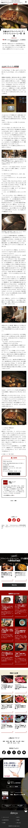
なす (19, 742)
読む (7, 525)
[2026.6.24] (7, 679)
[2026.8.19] (21, 679)
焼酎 (4, 741)
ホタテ (12, 500)
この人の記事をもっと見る (8, 495)
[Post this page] (9, 520)
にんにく (14, 742)
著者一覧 (17, 817)
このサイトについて (5, 817)
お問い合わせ (18, 822)
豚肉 (11, 741)
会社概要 (3, 822)
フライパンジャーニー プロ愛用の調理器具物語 (16, 40)
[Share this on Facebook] (14, 520)
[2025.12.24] (7, 719)
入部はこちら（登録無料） (14, 786)
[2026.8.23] (21, 622)
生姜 (8, 742)
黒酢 (14, 741)
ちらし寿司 (18, 741)
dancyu (3, 525)
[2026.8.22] (21, 599)
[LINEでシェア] (18, 520)
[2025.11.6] (7, 699)
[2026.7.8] (21, 699)
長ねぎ (22, 741)
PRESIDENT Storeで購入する (8, 806)
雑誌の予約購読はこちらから (20, 806)
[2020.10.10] (21, 567)
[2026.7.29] (21, 719)
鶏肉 (15, 500)
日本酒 (7, 741)
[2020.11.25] (7, 567)
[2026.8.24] (7, 599)
